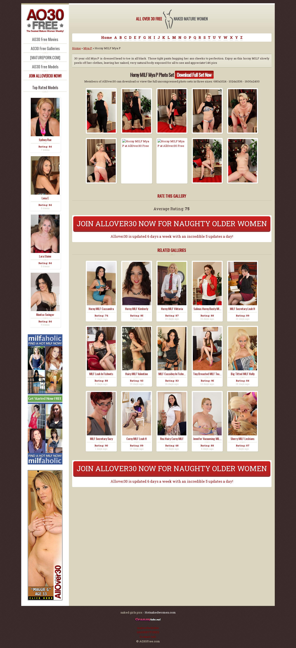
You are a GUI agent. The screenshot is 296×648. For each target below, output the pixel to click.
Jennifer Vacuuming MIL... (207, 438)
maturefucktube (148, 628)
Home (106, 37)
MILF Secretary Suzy (101, 438)
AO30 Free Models (45, 66)
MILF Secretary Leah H (242, 309)
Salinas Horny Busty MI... (207, 309)
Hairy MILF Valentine (136, 374)
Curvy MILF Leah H (136, 438)
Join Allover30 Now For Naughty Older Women (172, 223)
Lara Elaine (45, 256)
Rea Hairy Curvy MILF (172, 438)
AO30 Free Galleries (45, 48)
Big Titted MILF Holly (242, 374)
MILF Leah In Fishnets (101, 374)
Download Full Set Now (194, 74)
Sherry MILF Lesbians (242, 438)
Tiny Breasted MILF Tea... (207, 374)
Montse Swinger (45, 314)
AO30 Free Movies (45, 39)
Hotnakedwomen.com (160, 612)
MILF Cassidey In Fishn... (171, 374)
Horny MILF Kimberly (136, 309)
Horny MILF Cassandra (101, 309)
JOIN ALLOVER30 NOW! (45, 76)
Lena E (45, 198)
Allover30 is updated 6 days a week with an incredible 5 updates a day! (172, 236)
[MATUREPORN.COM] (45, 57)
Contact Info (148, 637)
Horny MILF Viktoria (172, 309)
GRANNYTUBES (148, 632)
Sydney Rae (45, 140)
